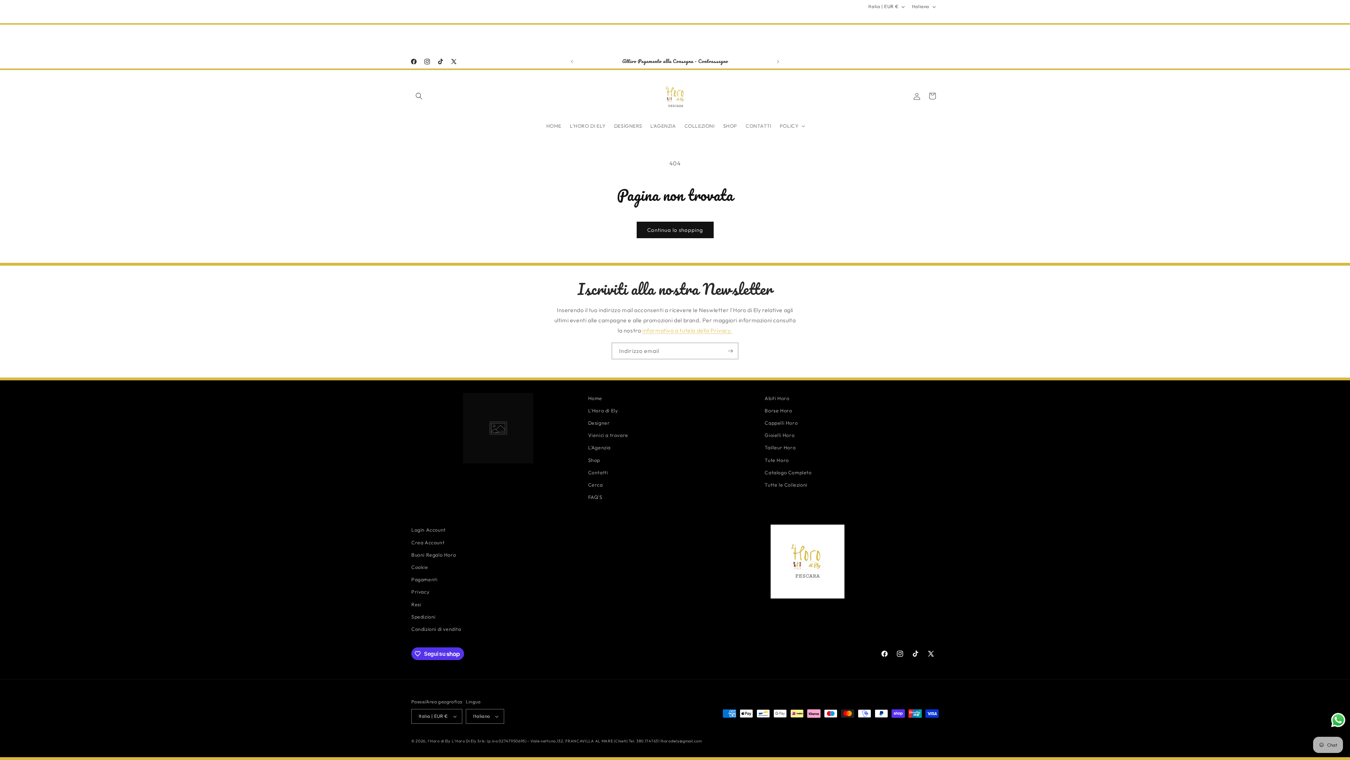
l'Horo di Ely (439, 741)
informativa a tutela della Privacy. (687, 330)
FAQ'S (595, 497)
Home (595, 398)
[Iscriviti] (730, 351)
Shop (594, 460)
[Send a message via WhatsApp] (1338, 720)
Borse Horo (778, 410)
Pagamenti (424, 579)
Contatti (598, 472)
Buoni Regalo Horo (433, 555)
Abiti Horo (777, 398)
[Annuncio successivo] (778, 61)
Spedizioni (423, 617)
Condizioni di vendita (436, 629)
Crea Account (427, 542)
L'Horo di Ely (603, 410)
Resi (416, 604)
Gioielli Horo (780, 435)
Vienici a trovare (608, 435)
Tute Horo (777, 460)
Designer (599, 423)
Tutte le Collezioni (786, 485)
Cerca (595, 485)
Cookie (419, 567)
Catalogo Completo (788, 472)
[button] (419, 96)
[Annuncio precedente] (572, 61)
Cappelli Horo (781, 423)
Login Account (428, 530)
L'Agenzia (599, 447)
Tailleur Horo (780, 447)
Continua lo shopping (675, 230)
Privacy (420, 592)
